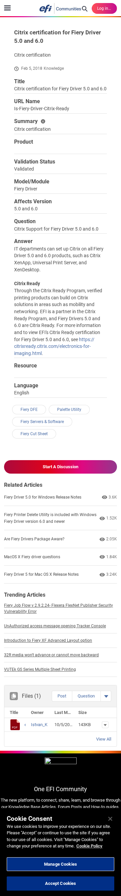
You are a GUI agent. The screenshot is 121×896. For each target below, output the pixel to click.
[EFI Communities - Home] (60, 8)
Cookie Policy (89, 845)
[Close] (110, 818)
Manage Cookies (60, 864)
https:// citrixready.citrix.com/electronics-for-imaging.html (54, 346)
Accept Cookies (60, 883)
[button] (62, 696)
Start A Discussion (60, 466)
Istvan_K (39, 724)
